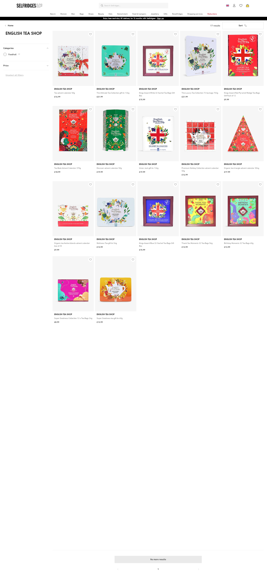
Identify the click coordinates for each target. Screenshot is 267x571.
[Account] (234, 5)
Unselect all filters (15, 75)
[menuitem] (53, 14)
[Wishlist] (241, 5)
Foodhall (14, 54)
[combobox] (135, 5)
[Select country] (227, 5)
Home (10, 25)
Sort (241, 25)
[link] (73, 92)
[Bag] (247, 5)
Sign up (160, 18)
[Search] (102, 5)
